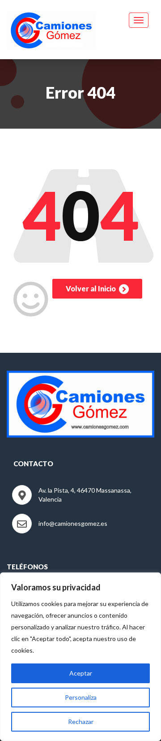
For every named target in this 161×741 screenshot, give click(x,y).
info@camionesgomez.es (72, 523)
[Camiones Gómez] (51, 29)
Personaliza (81, 697)
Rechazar (80, 721)
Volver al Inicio (91, 288)
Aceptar (80, 673)
